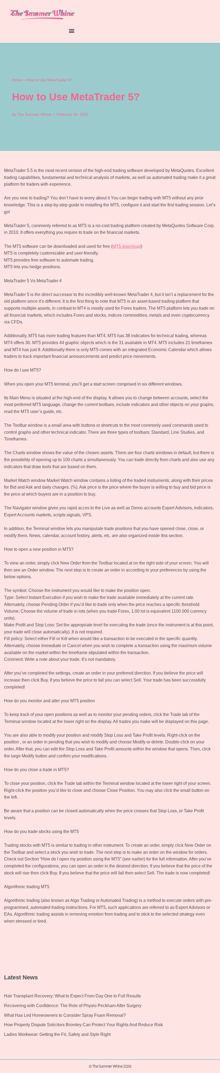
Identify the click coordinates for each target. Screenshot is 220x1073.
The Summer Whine (34, 114)
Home (17, 80)
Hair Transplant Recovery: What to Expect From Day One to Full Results (72, 996)
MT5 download (126, 246)
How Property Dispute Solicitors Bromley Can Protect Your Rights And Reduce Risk (83, 1024)
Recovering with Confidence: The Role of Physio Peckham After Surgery (72, 1005)
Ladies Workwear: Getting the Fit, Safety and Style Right (57, 1034)
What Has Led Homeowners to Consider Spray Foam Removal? (65, 1015)
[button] (71, 30)
